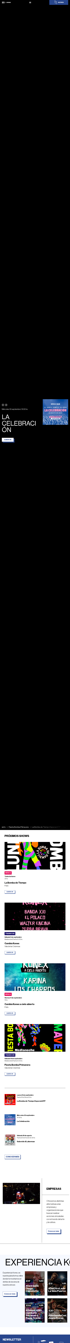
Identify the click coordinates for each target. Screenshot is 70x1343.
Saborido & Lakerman (26, 1141)
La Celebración (23, 1121)
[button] (30, 2)
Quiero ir (9, 892)
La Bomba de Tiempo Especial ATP (31, 1101)
